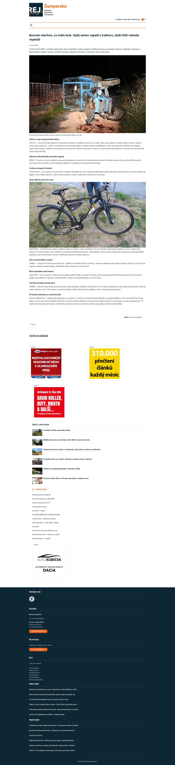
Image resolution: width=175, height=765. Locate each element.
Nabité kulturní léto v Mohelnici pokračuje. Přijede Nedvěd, (52, 740)
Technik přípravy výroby (39, 507)
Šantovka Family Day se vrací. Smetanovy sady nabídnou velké (53, 689)
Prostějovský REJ (34, 673)
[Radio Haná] (46, 363)
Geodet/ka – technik (38, 511)
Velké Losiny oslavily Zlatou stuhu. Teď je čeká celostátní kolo (53, 704)
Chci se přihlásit (38, 649)
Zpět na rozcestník (35, 663)
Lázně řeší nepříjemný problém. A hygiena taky (47, 714)
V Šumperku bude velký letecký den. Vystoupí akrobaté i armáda (53, 709)
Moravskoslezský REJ (36, 680)
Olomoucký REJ (34, 668)
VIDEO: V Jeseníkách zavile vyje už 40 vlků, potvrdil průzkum (52, 750)
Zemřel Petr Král (35, 735)
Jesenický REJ (33, 675)
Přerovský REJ (33, 670)
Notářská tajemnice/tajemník (41, 495)
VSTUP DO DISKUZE (38, 336)
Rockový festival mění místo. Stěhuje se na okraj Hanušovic (52, 730)
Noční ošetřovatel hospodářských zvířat (44, 530)
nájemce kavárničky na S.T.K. (41, 503)
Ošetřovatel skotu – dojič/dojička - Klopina (45, 522)
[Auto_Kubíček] (49, 561)
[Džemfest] (49, 402)
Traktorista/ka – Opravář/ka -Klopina (44, 519)
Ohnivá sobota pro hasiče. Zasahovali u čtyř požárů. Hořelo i (52, 745)
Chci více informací (38, 631)
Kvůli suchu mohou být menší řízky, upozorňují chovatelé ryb (52, 694)
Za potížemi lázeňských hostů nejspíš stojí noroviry (48, 699)
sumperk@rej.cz (39, 618)
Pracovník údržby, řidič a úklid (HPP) (43, 499)
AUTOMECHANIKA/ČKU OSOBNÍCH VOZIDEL (46, 514)
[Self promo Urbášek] (104, 363)
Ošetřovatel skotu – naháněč (41, 538)
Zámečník (35, 526)
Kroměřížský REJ (34, 677)
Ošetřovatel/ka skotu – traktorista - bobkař (45, 534)
